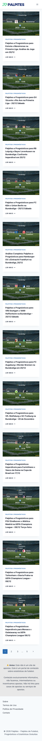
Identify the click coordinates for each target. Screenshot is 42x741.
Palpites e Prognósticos (15, 39)
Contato (6, 713)
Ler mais (10, 57)
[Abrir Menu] (37, 4)
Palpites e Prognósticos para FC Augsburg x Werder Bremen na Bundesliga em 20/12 (21, 365)
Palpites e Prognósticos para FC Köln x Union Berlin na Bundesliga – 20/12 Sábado (21, 205)
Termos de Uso (9, 705)
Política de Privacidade (13, 709)
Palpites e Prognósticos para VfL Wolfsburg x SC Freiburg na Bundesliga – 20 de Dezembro (20, 416)
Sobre (5, 701)
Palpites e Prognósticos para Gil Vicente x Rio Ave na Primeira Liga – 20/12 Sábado (21, 100)
